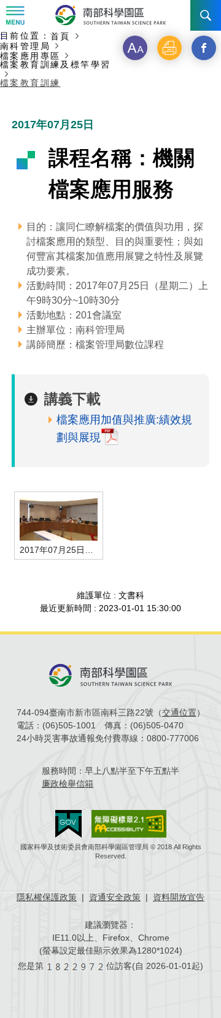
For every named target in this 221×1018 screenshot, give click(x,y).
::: (3, 36)
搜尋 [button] (205, 15)
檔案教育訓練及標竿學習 (55, 64)
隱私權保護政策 (47, 897)
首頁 (60, 35)
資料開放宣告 (178, 897)
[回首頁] (110, 15)
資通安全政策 (115, 897)
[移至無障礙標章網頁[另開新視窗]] (128, 824)
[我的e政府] (68, 824)
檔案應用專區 (30, 55)
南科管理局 (25, 45)
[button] (135, 48)
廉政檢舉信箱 (67, 784)
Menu (15, 15)
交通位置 (179, 712)
